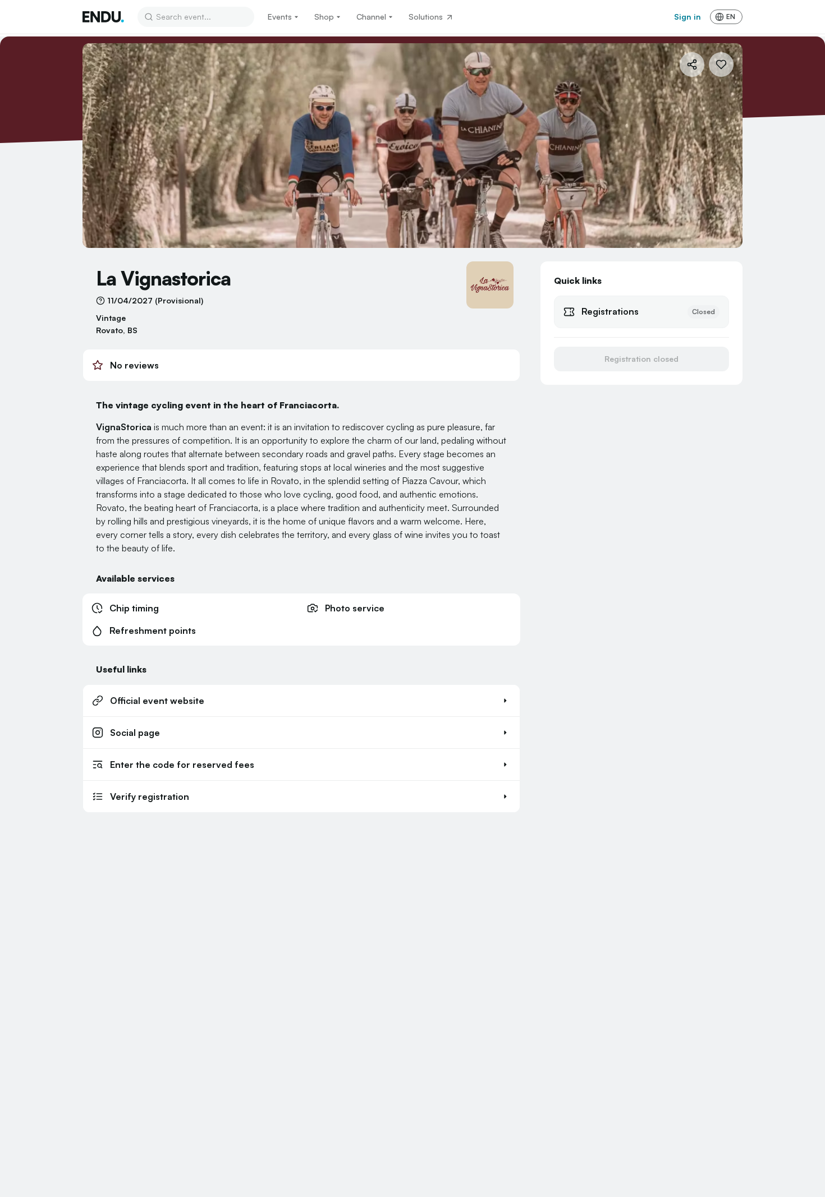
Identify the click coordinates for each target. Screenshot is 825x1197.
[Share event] (692, 64)
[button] (301, 700)
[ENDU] (103, 17)
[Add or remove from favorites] (721, 64)
